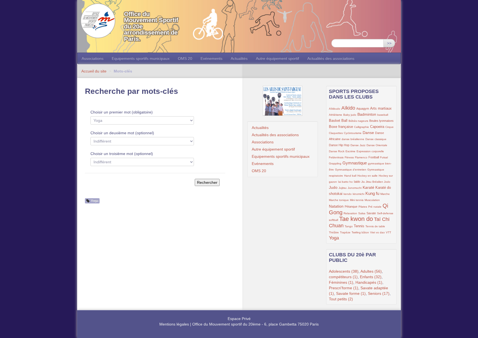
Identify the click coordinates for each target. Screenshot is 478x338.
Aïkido (348, 108)
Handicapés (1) (368, 282)
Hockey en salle (367, 175)
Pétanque (351, 206)
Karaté (368, 187)
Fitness (349, 157)
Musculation (372, 200)
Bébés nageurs (358, 120)
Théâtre (334, 232)
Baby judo (349, 114)
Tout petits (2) (341, 299)
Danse (368, 132)
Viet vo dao (377, 232)
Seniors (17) (378, 293)
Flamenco (361, 157)
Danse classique (375, 139)
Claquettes (336, 133)
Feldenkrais (336, 157)
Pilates (362, 206)
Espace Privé (239, 318)
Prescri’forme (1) (343, 288)
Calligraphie (361, 126)
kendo (348, 193)
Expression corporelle (370, 151)
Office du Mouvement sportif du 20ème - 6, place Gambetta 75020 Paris (255, 324)
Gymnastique (354, 163)
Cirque (389, 126)
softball (333, 219)
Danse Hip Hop (339, 145)
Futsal (384, 157)
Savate (371, 213)
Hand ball (350, 175)
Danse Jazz (357, 145)
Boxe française (341, 127)
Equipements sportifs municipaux (141, 58)
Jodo (387, 181)
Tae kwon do (356, 218)
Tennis (359, 226)
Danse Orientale (377, 145)
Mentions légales (174, 324)
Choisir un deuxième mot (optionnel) (122, 133)
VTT (388, 232)
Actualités (239, 58)
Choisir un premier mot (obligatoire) (121, 112)
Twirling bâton (360, 232)
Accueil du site (93, 71)
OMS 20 (185, 58)
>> (389, 43)
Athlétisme (335, 114)
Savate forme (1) (351, 293)
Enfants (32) (370, 277)
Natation (336, 206)
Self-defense (385, 213)
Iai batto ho (345, 181)
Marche (385, 193)
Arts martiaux (381, 108)
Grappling (335, 163)
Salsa (361, 213)
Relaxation (350, 213)
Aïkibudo (334, 108)
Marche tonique (339, 200)
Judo (333, 187)
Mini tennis (356, 200)
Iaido (357, 181)
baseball (382, 114)
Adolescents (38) (343, 271)
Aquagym (362, 108)
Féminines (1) (341, 282)
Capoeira (377, 127)
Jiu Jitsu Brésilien (372, 181)
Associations (92, 58)
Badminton (366, 114)
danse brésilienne (353, 139)
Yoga (334, 238)
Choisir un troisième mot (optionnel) (121, 153)
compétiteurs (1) (343, 277)
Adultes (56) (371, 271)
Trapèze (345, 232)
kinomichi (358, 193)
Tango (349, 226)
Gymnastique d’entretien (350, 169)
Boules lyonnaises (381, 120)
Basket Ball (338, 121)
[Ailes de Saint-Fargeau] (282, 101)
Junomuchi (355, 187)
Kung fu (372, 193)
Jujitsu (343, 187)
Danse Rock (336, 151)
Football (373, 157)
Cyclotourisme (353, 133)
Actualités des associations (330, 58)
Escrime (350, 151)
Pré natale (374, 206)
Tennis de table (375, 226)
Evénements (211, 58)
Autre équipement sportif (277, 58)
